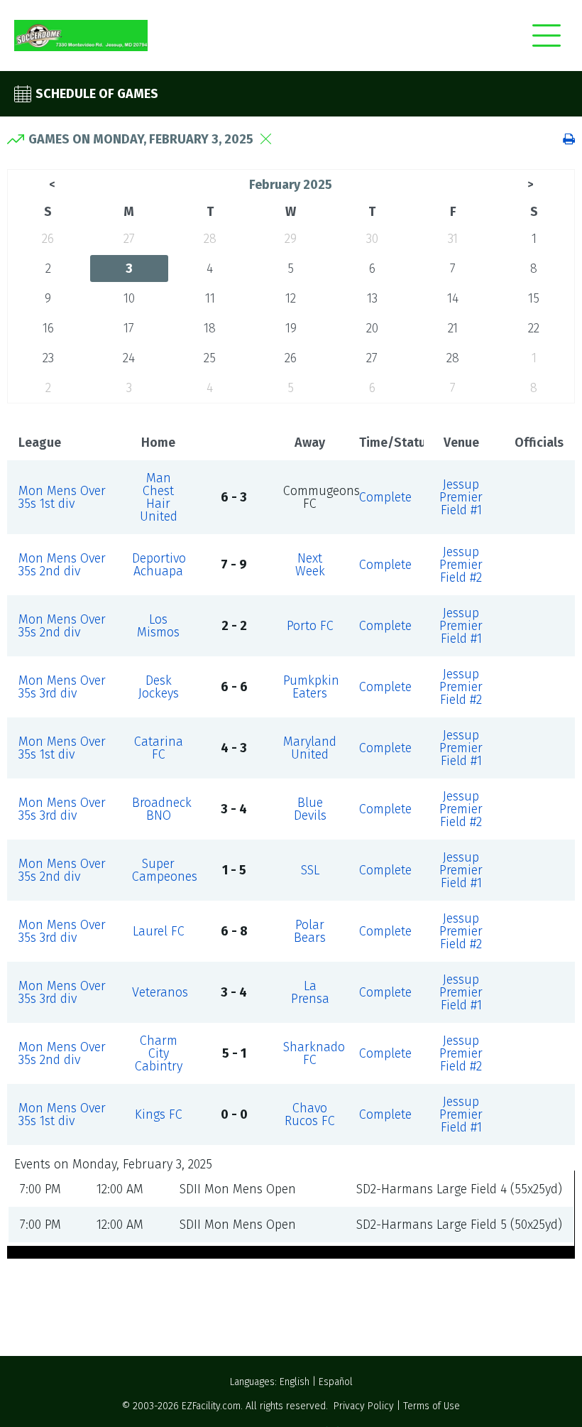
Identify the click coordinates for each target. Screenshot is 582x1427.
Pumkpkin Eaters (311, 687)
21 (453, 328)
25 (210, 358)
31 (453, 238)
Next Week (310, 564)
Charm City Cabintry (158, 1053)
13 (372, 298)
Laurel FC (159, 931)
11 (210, 298)
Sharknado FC (314, 1053)
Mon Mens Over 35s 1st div (62, 497)
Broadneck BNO (162, 809)
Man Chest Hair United (158, 497)
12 (290, 298)
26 (48, 238)
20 (372, 328)
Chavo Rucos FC (310, 1114)
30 (372, 238)
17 (128, 328)
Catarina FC (158, 748)
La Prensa (310, 992)
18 (210, 328)
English (294, 1382)
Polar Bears (310, 931)
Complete (385, 497)
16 (48, 328)
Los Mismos (158, 626)
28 (210, 238)
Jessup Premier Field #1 (461, 497)
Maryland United (309, 748)
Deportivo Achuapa (159, 564)
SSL (310, 870)
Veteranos (160, 992)
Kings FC (158, 1114)
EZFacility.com (211, 1406)
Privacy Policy (364, 1406)
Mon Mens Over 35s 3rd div (62, 687)
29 (291, 238)
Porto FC (310, 626)
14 (453, 298)
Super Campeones (164, 870)
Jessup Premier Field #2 (461, 564)
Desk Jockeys (158, 687)
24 (129, 358)
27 (129, 238)
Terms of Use (431, 1406)
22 (533, 328)
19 (291, 328)
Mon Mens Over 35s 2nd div (62, 564)
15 (533, 298)
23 (48, 358)
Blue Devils (310, 809)
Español (336, 1382)
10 (129, 298)
